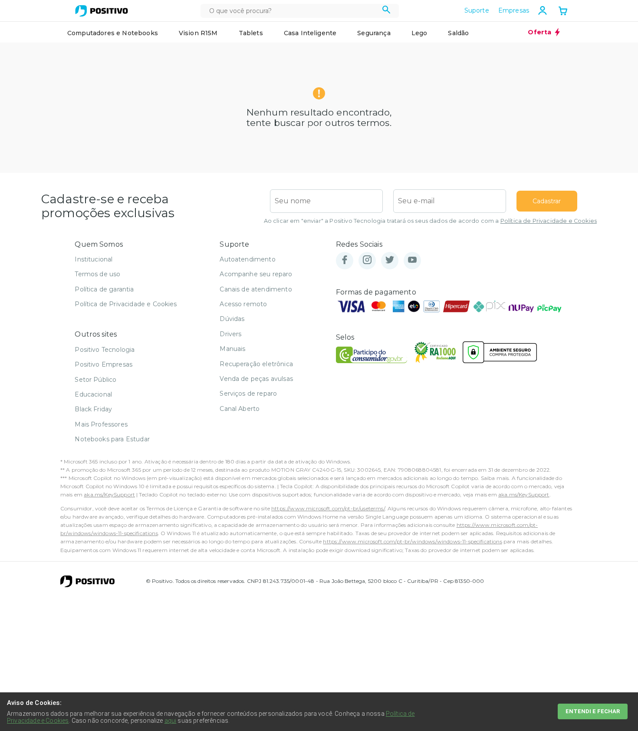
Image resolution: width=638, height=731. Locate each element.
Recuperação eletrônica (256, 364)
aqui (170, 720)
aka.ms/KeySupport (109, 494)
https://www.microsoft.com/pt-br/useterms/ (328, 508)
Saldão (458, 33)
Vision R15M (198, 33)
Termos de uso (97, 274)
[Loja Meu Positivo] (101, 11)
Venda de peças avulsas (256, 379)
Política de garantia (104, 289)
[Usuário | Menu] (542, 10)
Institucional (93, 259)
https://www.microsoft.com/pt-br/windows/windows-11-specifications (412, 541)
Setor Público (95, 380)
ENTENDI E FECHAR (593, 711)
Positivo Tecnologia (105, 350)
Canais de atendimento (256, 289)
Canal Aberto (240, 409)
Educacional (93, 394)
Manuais (232, 349)
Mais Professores (101, 424)
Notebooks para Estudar (112, 439)
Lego (419, 33)
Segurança (373, 33)
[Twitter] (389, 260)
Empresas (513, 10)
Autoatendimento (247, 259)
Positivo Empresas (103, 364)
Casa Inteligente (310, 33)
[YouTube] (412, 260)
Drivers (230, 334)
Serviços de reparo (248, 393)
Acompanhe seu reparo (256, 274)
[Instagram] (367, 260)
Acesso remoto (243, 304)
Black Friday (93, 409)
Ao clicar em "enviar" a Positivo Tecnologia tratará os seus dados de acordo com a (430, 221)
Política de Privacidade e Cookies (548, 221)
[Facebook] (344, 260)
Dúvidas (232, 319)
